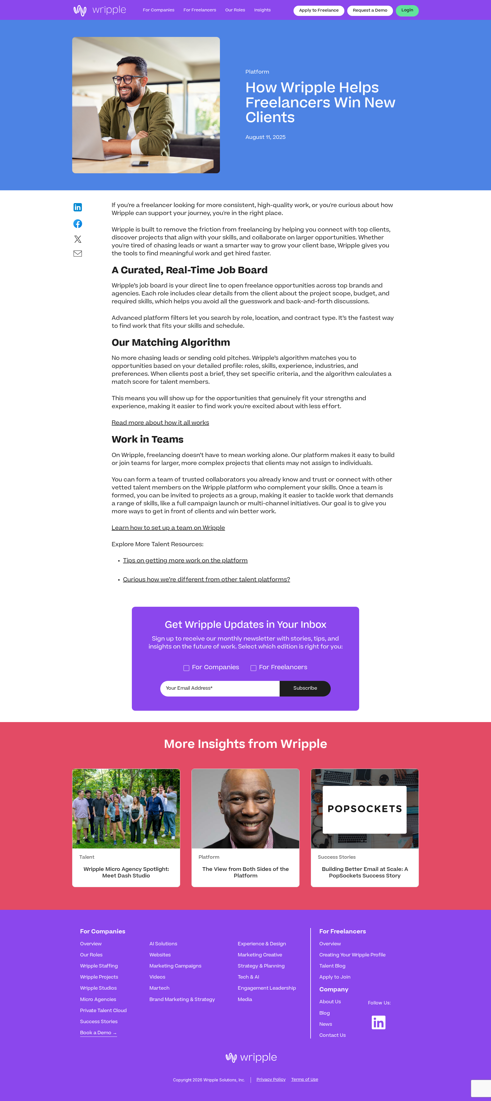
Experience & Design (262, 944)
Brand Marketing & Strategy (182, 1000)
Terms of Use (304, 1080)
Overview (91, 944)
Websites (160, 955)
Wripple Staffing (99, 966)
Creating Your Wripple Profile (352, 955)
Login (407, 10)
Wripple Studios (98, 988)
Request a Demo (370, 11)
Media (245, 1000)
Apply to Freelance (319, 11)
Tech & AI (248, 977)
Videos (157, 977)
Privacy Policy (271, 1080)
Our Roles (91, 955)
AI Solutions (163, 944)
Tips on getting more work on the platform (185, 561)
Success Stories (99, 1022)
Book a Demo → (98, 1033)
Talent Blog (332, 966)
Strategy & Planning (261, 966)
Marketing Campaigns (175, 966)
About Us (330, 1002)
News (325, 1024)
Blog (324, 1013)
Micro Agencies (98, 1000)
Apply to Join (335, 977)
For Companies (158, 10)
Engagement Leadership (267, 988)
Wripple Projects (99, 977)
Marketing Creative (260, 955)
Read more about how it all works (160, 423)
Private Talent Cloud (103, 1011)
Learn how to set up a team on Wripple (168, 528)
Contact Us (332, 1035)
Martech (159, 988)
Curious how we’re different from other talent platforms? (206, 580)
